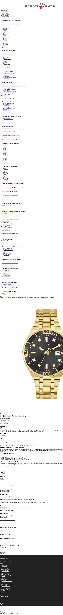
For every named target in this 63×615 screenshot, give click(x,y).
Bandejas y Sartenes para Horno (8, 250)
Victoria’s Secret (6, 178)
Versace (5, 177)
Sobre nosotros (4, 10)
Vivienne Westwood (7, 46)
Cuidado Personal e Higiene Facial (7, 180)
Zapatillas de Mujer (7, 107)
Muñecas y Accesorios (7, 273)
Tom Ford (5, 43)
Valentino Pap (6, 44)
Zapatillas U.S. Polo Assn (8, 106)
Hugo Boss (5, 172)
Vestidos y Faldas (6, 78)
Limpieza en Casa (6, 221)
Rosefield (5, 157)
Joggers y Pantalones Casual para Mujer (10, 77)
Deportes (3, 205)
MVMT (5, 154)
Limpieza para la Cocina (7, 254)
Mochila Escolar (4, 577)
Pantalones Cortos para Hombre (8, 93)
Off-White (5, 40)
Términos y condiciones (5, 16)
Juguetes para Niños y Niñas (6, 265)
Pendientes (5, 62)
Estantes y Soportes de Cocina (8, 251)
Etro (4, 33)
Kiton (5, 38)
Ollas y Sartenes (6, 255)
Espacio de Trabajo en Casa (8, 227)
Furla (5, 149)
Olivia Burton (6, 155)
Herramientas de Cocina (7, 253)
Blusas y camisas (6, 75)
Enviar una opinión (3, 490)
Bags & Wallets (6, 57)
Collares (5, 58)
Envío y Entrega (4, 595)
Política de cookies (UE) (5, 14)
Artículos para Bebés (7, 118)
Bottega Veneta (6, 27)
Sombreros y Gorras (7, 64)
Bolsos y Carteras (6, 56)
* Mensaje (10, 489)
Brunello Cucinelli (6, 28)
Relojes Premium (4, 137)
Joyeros (5, 60)
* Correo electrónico (12, 485)
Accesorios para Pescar (7, 284)
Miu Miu (5, 39)
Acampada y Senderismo (6, 276)
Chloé (5, 30)
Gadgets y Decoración (5, 582)
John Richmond (6, 37)
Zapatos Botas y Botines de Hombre (9, 108)
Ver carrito (2, 612)
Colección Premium (5, 572)
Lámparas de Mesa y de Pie (8, 239)
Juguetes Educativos (7, 271)
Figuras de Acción (6, 270)
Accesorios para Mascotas (6, 590)
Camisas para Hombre (7, 88)
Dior (4, 31)
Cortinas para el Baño (7, 225)
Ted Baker (5, 158)
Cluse (5, 148)
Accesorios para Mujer (5, 47)
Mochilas (5, 61)
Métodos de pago (4, 594)
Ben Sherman (6, 146)
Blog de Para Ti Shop (5, 13)
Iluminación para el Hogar (6, 230)
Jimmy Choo (6, 36)
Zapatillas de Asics (7, 105)
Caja (4, 612)
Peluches (5, 272)
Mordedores (6, 274)
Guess (5, 150)
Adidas (5, 145)
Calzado (3, 95)
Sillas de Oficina (6, 229)
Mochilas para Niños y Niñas (8, 128)
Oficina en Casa (4, 226)
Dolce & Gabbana (6, 32)
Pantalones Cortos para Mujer (8, 74)
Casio (5, 147)
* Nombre (10, 484)
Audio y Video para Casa (7, 222)
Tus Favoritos (4, 567)
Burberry (5, 29)
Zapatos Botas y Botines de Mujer (9, 103)
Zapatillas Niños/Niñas (7, 104)
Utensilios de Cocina (5, 240)
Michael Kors (6, 153)
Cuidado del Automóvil (5, 256)
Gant (4, 170)
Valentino (5, 45)
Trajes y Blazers (6, 90)
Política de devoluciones (5, 596)
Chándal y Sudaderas (7, 94)
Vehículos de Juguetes (7, 275)
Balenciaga (5, 26)
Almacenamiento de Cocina (8, 248)
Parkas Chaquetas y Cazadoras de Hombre (10, 89)
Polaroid (5, 175)
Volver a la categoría (3, 413)
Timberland (5, 159)
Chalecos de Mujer (7, 76)
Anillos (5, 55)
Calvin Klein (6, 169)
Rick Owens (6, 41)
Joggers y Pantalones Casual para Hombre (10, 91)
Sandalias (5, 109)
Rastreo (3, 597)
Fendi (5, 34)
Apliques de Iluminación (7, 238)
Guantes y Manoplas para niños (8, 119)
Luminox (5, 152)
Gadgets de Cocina (7, 252)
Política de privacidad (5, 15)
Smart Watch (4, 578)
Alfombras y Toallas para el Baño (9, 224)
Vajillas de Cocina (6, 249)
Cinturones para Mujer (7, 59)
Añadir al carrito (3, 426)
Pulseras (5, 63)
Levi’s (5, 174)
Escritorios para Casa (7, 228)
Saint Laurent (6, 42)
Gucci (5, 35)
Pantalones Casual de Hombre (6, 79)
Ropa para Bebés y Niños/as (6, 110)
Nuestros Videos (4, 11)
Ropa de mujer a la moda (6, 574)
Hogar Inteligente (4, 213)
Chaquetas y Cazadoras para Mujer (9, 73)
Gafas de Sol (4, 160)
